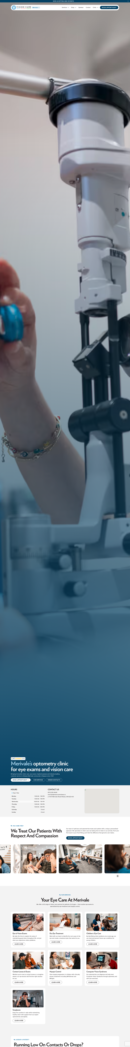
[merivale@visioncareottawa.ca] (57, 794)
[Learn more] (28, 930)
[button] (128, 1)
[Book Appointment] (109, 7)
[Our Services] (38, 780)
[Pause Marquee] (117, 876)
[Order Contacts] (54, 780)
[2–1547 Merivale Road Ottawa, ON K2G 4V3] (61, 796)
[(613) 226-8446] (52, 792)
